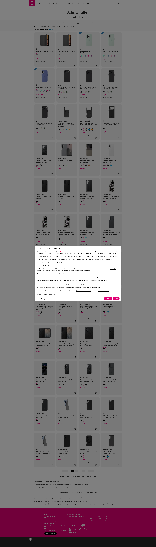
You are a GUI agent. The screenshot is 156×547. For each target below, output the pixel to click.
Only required (108, 298)
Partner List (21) (51, 294)
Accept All (116, 298)
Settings (42, 298)
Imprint (45, 294)
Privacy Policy (40, 294)
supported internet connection (51, 270)
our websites (113, 269)
